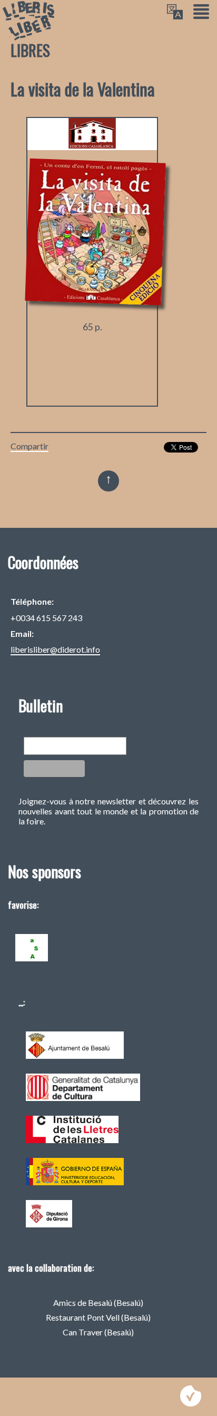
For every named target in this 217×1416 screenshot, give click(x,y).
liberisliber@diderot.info (55, 649)
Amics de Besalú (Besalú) (98, 1302)
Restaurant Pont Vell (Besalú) (98, 1317)
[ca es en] (175, 12)
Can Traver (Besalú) (98, 1332)
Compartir (29, 446)
